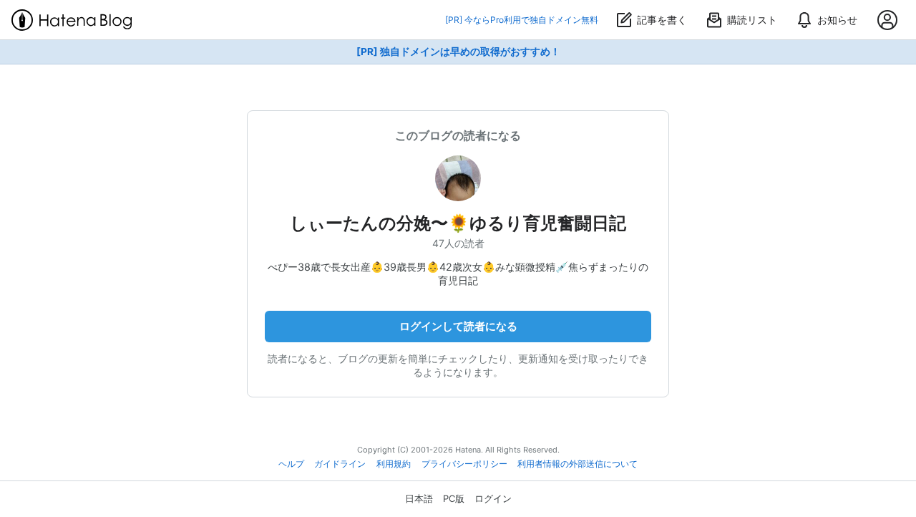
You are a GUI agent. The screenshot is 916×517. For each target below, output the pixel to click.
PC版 (453, 498)
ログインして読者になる (458, 326)
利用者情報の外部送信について (577, 464)
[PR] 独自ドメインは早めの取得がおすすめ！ (458, 51)
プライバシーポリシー (464, 464)
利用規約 (393, 464)
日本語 (419, 498)
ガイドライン (340, 464)
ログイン (493, 498)
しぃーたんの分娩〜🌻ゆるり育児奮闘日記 (458, 223)
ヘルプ (291, 464)
